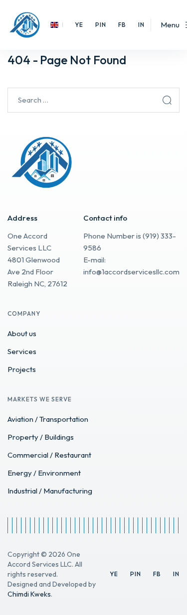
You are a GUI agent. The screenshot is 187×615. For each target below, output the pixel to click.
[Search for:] (93, 100)
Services (21, 351)
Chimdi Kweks (29, 594)
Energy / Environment (44, 473)
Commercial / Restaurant (49, 455)
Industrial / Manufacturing (49, 490)
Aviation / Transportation (47, 419)
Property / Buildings (40, 437)
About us (21, 333)
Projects (21, 369)
